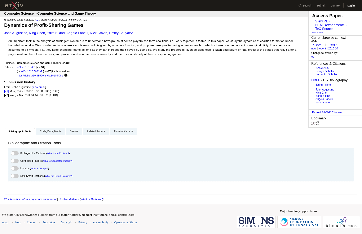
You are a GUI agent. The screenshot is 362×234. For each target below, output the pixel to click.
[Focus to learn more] (65, 75)
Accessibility (100, 222)
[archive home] (14, 5)
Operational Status (125, 222)
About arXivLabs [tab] (123, 131)
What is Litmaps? (39, 168)
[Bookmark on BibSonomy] (313, 124)
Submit (321, 5)
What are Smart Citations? (58, 176)
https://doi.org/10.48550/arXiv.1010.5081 (40, 75)
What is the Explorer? (58, 153)
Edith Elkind (56, 33)
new (313, 48)
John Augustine (15, 33)
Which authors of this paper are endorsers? (30, 199)
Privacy (82, 222)
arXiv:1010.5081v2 (31, 71)
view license (317, 32)
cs (312, 56)
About (5, 222)
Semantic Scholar (326, 74)
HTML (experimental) (330, 25)
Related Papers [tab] (96, 131)
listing (319, 84)
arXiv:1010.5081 (26, 67)
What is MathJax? (92, 199)
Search (307, 5)
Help (18, 222)
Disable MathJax (69, 199)
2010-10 (333, 48)
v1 (37, 19)
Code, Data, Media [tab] (50, 131)
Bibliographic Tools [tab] (20, 131)
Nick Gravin (98, 33)
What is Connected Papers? (57, 161)
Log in (351, 5)
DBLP (315, 80)
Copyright (66, 222)
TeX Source (324, 29)
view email (38, 87)
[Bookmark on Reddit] (317, 124)
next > (333, 44)
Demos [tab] (74, 131)
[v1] (6, 91)
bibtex (328, 84)
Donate (335, 5)
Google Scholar (324, 71)
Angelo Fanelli (77, 33)
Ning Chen (37, 33)
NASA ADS (322, 68)
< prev (317, 44)
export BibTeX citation (327, 112)
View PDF (323, 21)
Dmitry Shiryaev (121, 33)
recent (322, 48)
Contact (32, 222)
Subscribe (49, 222)
